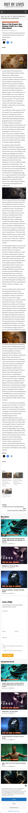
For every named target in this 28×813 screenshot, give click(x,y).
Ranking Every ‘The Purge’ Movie (10, 566)
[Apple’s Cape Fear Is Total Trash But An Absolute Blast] (14, 752)
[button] (26, 785)
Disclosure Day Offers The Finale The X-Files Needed (13, 590)
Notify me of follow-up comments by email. (12, 646)
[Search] (25, 11)
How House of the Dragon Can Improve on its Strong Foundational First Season (7, 481)
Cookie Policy (10, 811)
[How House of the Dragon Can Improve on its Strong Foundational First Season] (7, 475)
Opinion (7, 22)
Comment (5, 611)
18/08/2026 (11, 567)
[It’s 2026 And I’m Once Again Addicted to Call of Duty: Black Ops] (14, 779)
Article (4, 22)
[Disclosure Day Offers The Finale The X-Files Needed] (14, 579)
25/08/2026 (11, 543)
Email (17, 631)
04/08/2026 (11, 766)
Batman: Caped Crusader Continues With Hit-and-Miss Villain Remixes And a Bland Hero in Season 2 (13, 540)
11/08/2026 (11, 593)
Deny (14, 803)
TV (10, 22)
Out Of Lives (14, 4)
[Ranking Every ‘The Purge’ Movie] (14, 555)
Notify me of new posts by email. (13, 650)
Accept (14, 799)
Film (7, 562)
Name (4, 631)
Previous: (12, 506)
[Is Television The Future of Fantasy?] (7, 491)
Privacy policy (16, 811)
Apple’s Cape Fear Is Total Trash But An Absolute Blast (14, 763)
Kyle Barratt (5, 30)
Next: (16, 509)
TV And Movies (15, 22)
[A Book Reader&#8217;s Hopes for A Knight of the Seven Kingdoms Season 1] (18, 475)
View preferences (14, 807)
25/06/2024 (12, 30)
